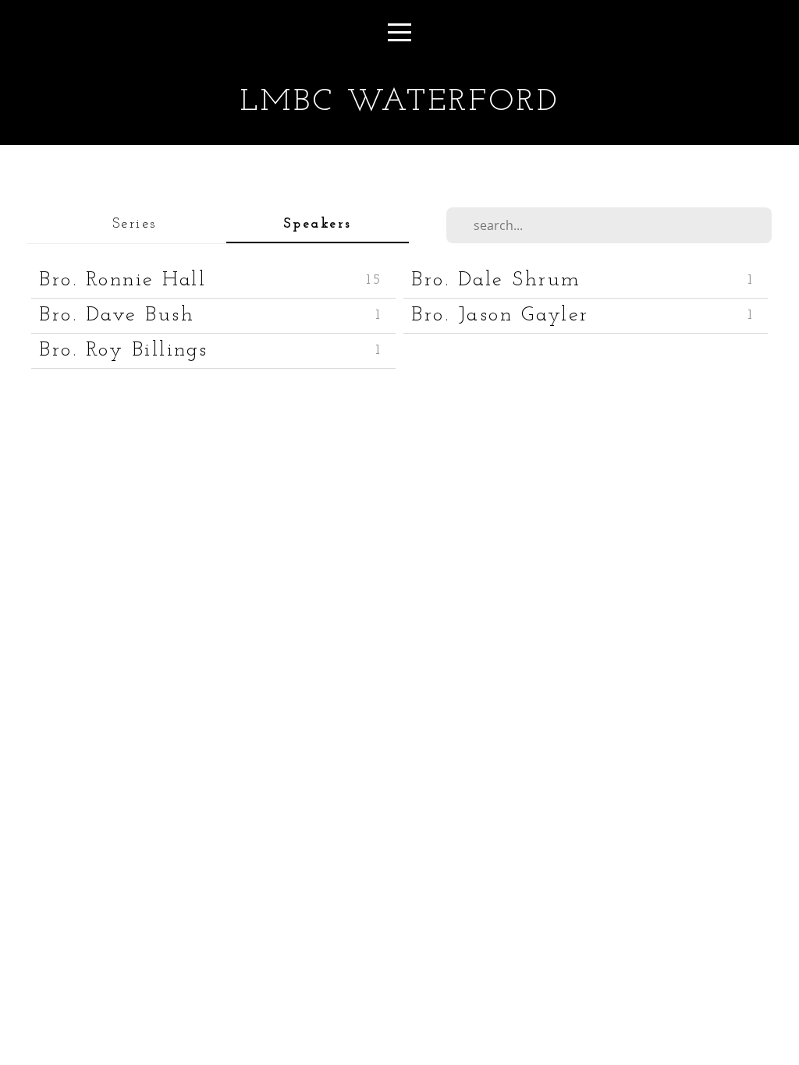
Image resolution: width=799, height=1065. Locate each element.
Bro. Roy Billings (123, 350)
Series (134, 224)
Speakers (317, 224)
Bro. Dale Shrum (496, 280)
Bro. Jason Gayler (500, 315)
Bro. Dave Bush (116, 315)
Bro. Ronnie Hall (122, 280)
